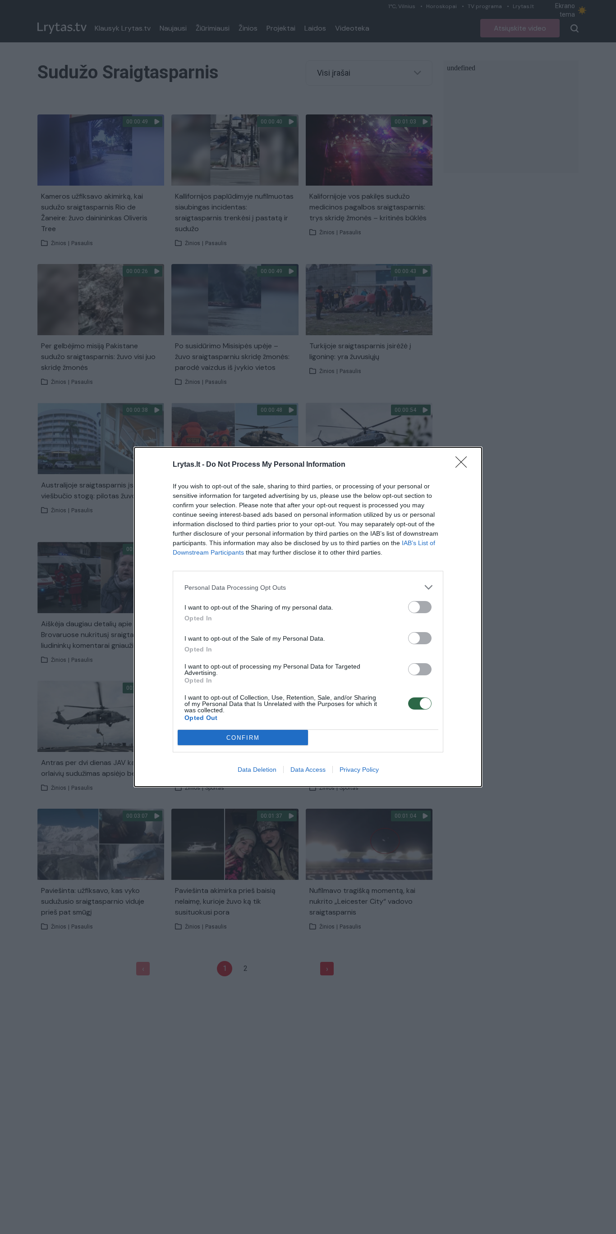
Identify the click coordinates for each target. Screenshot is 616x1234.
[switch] (420, 607)
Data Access (308, 769)
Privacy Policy (359, 769)
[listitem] (308, 587)
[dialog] (308, 617)
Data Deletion (257, 769)
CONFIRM (243, 737)
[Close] (464, 465)
